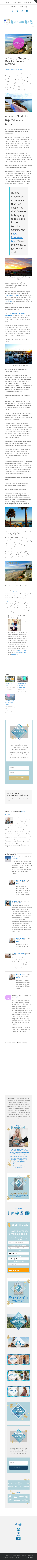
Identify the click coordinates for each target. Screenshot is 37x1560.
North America (14, 69)
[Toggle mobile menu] (33, 27)
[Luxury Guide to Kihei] (10, 679)
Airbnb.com (8, 301)
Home (7, 69)
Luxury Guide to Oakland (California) (21, 685)
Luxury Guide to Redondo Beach (9, 703)
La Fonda (8, 602)
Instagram (14, 654)
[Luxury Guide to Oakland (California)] (22, 679)
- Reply (16, 858)
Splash (15, 592)
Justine (14, 901)
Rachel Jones (20, 880)
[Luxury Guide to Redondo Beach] (10, 697)
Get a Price (14, 1270)
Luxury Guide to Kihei (9, 684)
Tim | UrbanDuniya (18, 953)
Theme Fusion (29, 1557)
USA (21, 69)
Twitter (24, 652)
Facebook (19, 652)
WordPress (21, 1557)
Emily (14, 857)
